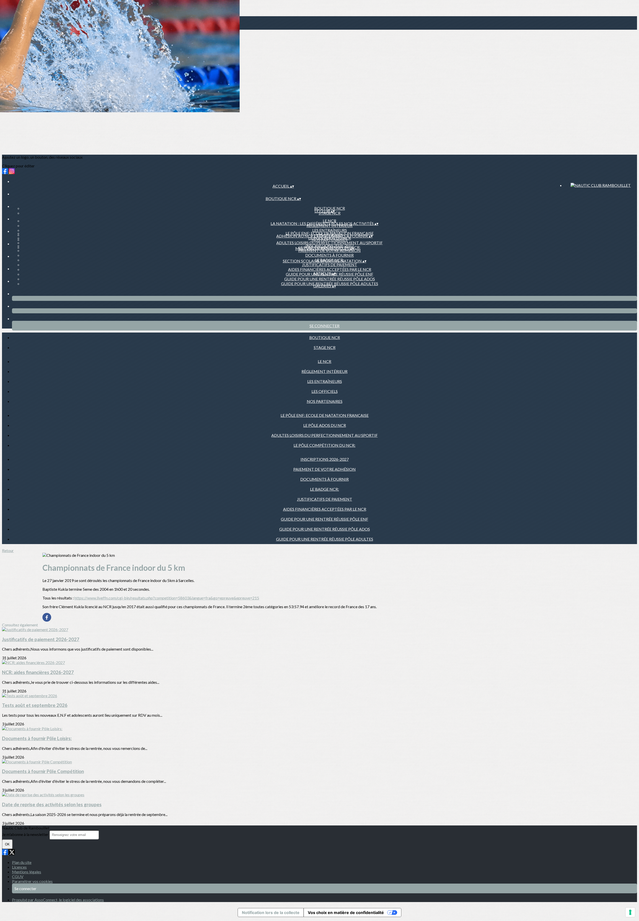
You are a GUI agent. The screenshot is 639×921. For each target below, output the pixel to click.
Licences (19, 867)
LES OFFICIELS (325, 391)
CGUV (17, 876)
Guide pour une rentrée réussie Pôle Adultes (324, 539)
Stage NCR (324, 347)
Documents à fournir (329, 255)
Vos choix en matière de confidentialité (346, 912)
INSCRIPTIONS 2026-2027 (330, 245)
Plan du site (21, 862)
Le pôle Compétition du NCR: (324, 445)
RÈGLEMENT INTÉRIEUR (324, 371)
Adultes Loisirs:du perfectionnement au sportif (329, 242)
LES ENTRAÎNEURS (329, 230)
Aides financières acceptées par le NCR (329, 269)
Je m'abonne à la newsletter (25, 834)
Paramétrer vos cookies (32, 881)
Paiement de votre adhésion (324, 469)
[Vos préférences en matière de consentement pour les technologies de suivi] (630, 912)
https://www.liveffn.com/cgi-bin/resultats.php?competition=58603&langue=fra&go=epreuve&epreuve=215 (166, 597)
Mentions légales (26, 871)
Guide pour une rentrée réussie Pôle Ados (329, 278)
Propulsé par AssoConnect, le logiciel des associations (58, 899)
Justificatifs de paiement (329, 264)
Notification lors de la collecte (271, 912)
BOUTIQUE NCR (329, 208)
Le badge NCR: (324, 489)
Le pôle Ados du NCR (324, 425)
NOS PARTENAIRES (324, 401)
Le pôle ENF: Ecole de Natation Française (330, 233)
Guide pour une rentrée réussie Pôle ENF (324, 519)
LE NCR (329, 220)
